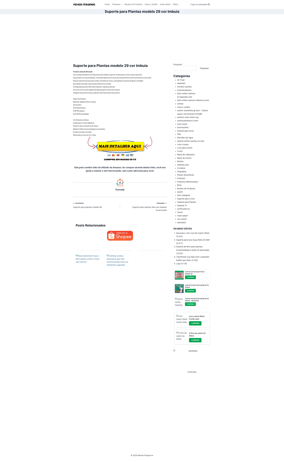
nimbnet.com (183, 165)
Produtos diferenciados (187, 182)
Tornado (120, 189)
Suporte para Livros (186, 199)
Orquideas (181, 171)
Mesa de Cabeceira (186, 154)
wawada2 (181, 222)
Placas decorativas (185, 175)
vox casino (182, 219)
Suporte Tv (182, 205)
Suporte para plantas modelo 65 (87, 205)
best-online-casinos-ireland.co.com (193, 100)
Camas (180, 104)
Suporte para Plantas (186, 202)
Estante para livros (185, 131)
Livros (179, 151)
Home (107, 4)
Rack (179, 185)
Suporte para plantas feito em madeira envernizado (149, 206)
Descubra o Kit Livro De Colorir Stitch (192, 233)
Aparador (181, 83)
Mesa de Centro (184, 158)
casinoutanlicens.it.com (187, 121)
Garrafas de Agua (185, 138)
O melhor (181, 168)
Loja (178, 263)
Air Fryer (181, 80)
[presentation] (120, 235)
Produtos (181, 178)
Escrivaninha (182, 127)
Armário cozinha (184, 87)
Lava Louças (182, 144)
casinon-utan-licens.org (187, 117)
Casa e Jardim (151, 4)
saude (180, 192)
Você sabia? (165, 4)
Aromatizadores (184, 90)
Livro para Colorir (184, 148)
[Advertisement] (142, 38)
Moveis (180, 161)
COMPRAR (190, 277)
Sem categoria (183, 195)
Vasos (180, 212)
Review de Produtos (133, 4)
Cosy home (182, 124)
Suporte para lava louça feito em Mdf (192, 240)
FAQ (179, 134)
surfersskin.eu (183, 209)
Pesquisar (177, 64)
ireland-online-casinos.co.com (190, 141)
